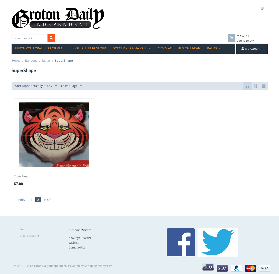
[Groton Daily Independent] (58, 18)
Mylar (46, 60)
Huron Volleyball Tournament (40, 48)
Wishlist (74, 243)
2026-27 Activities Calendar (178, 48)
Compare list (77, 247)
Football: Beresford (89, 48)
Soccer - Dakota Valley (131, 48)
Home (16, 60)
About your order (80, 238)
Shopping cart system (98, 266)
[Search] (51, 38)
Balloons (214, 48)
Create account (29, 236)
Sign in (24, 229)
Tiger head (22, 176)
